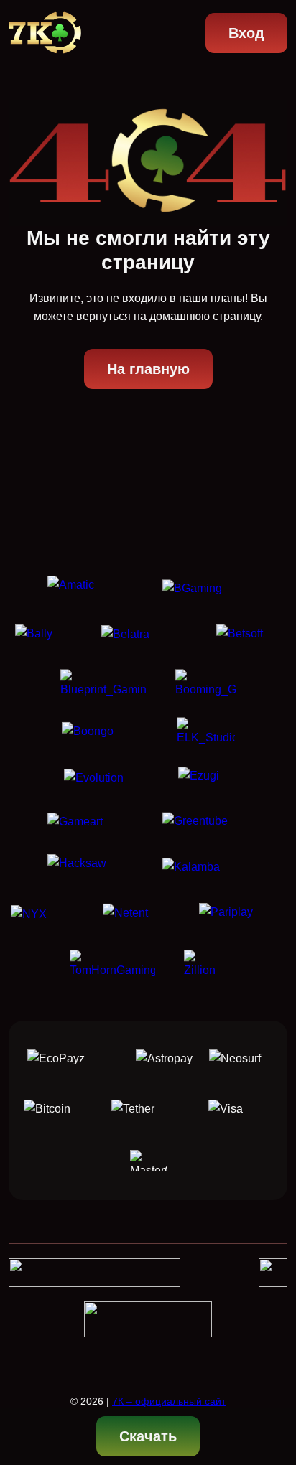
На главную (148, 369)
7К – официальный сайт (169, 1401)
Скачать (148, 1436)
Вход (246, 33)
